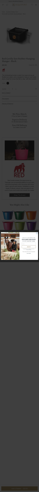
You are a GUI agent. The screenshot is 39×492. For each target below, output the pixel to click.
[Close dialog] (37, 233)
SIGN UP (28, 246)
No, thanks (29, 253)
